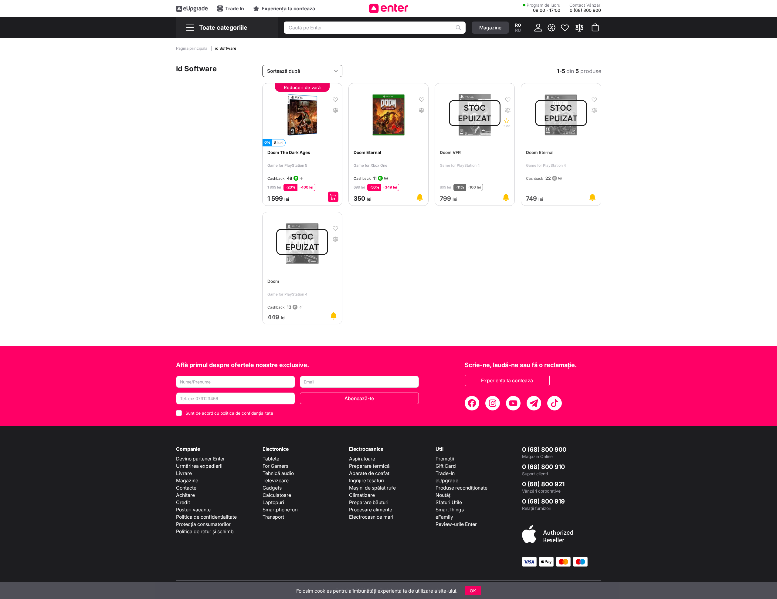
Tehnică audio (278, 473)
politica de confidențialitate (246, 413)
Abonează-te (359, 398)
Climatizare (362, 495)
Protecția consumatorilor (203, 524)
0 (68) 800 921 (543, 484)
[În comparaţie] (335, 109)
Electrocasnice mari (371, 517)
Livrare (184, 473)
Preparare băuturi (368, 502)
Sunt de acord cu (229, 413)
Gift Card (446, 466)
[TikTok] (554, 403)
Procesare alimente (370, 510)
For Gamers (275, 466)
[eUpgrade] (192, 8)
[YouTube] (513, 403)
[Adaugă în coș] (333, 197)
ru (518, 30)
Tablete (271, 459)
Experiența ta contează (507, 380)
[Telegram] (534, 403)
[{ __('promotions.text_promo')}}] (551, 27)
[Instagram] (492, 403)
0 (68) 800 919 (543, 501)
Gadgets (272, 488)
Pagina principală (192, 48)
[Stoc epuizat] (420, 197)
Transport (273, 517)
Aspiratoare (362, 459)
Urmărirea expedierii (199, 466)
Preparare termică (369, 466)
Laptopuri (273, 502)
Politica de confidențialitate (206, 517)
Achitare (185, 495)
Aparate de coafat (369, 473)
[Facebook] (472, 403)
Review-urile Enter (456, 524)
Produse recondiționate (461, 488)
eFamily (444, 517)
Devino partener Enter (200, 459)
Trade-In (445, 473)
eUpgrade (447, 480)
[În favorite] (335, 99)
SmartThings (450, 510)
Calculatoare (277, 495)
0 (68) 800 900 (544, 449)
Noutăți (444, 495)
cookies (323, 591)
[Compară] (579, 28)
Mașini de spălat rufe (372, 488)
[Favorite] (565, 27)
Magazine (187, 480)
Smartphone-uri (280, 510)
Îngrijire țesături (366, 480)
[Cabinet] (538, 27)
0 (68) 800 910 (543, 466)
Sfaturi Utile (449, 502)
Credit (183, 502)
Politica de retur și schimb (205, 531)
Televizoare (276, 480)
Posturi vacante (193, 510)
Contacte (186, 488)
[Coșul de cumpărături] (595, 28)
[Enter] (388, 8)
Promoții (445, 459)
